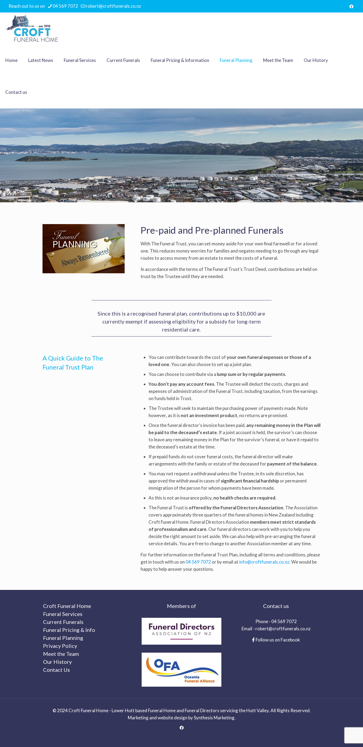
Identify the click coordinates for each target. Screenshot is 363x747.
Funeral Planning (63, 638)
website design (172, 717)
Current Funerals (63, 622)
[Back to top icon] (337, 736)
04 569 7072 (65, 6)
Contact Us (56, 669)
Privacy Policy (60, 646)
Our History (57, 661)
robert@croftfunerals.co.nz (113, 6)
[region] (181, 155)
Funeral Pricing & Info (69, 630)
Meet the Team (61, 654)
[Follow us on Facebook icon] (351, 6)
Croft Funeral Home (67, 606)
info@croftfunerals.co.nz (264, 562)
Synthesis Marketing (214, 717)
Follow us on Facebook (277, 640)
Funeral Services (62, 614)
